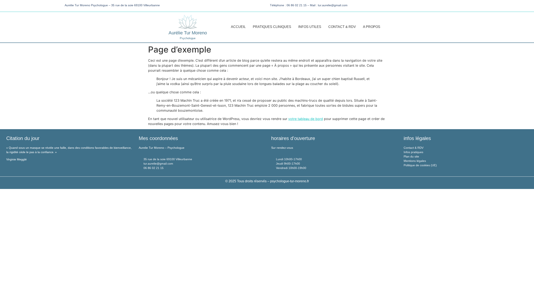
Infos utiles (309, 27)
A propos (371, 27)
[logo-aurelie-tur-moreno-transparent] (188, 21)
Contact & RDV (342, 27)
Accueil (238, 27)
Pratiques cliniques (272, 27)
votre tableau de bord (305, 119)
